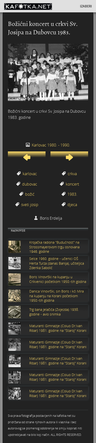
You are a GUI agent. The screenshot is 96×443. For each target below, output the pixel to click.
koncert (72, 184)
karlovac (30, 173)
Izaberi (86, 6)
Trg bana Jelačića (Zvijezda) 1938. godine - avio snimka (54, 311)
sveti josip (29, 204)
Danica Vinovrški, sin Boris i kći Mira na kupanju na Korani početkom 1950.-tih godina (56, 295)
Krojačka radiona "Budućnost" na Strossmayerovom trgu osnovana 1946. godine (54, 246)
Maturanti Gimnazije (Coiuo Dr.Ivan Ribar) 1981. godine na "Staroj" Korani (57, 328)
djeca (72, 204)
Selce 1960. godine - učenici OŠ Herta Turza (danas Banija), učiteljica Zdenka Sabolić (56, 263)
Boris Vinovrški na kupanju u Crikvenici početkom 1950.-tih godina (57, 279)
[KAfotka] (36, 6)
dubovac (29, 184)
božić (29, 194)
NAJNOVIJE (18, 230)
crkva (72, 173)
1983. (72, 194)
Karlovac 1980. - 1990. (51, 145)
